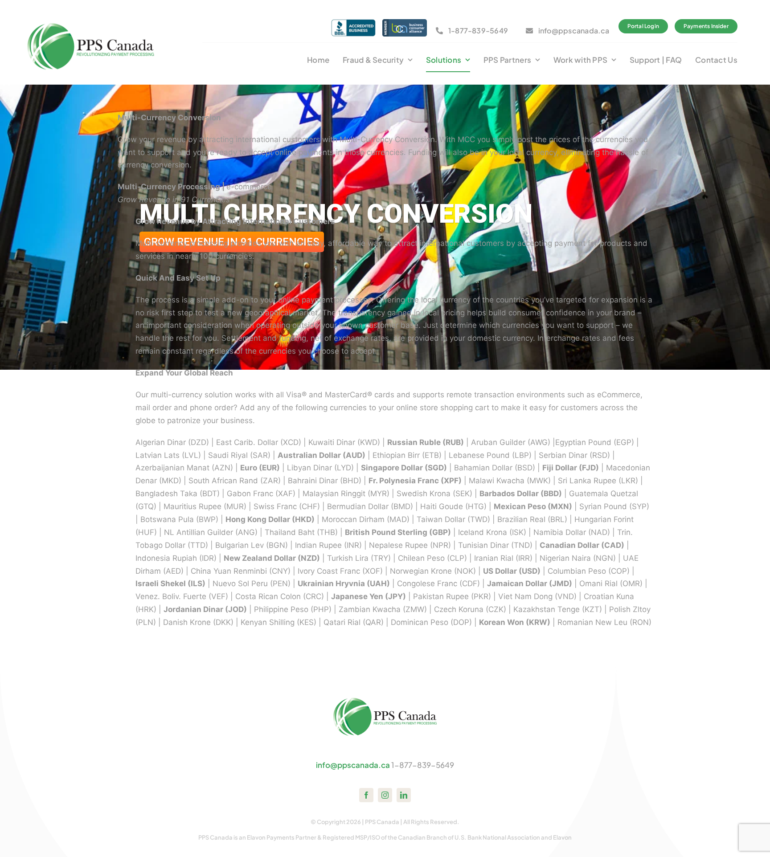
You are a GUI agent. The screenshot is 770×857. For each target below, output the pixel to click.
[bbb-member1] (353, 22)
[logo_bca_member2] (404, 22)
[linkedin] (404, 795)
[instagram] (385, 795)
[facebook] (366, 795)
